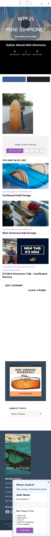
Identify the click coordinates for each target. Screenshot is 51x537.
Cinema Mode (37, 54)
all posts (6, 192)
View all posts (15, 151)
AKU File (22, 515)
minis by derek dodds (11, 270)
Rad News (22, 518)
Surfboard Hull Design (16, 195)
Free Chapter (24, 524)
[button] (17, 113)
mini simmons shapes (26, 267)
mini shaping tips (25, 192)
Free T (21, 520)
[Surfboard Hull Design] (25, 176)
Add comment (15, 54)
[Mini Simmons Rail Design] (25, 213)
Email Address (23, 499)
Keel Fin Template (26, 522)
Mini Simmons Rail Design (19, 233)
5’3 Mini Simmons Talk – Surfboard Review (24, 275)
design (14, 192)
